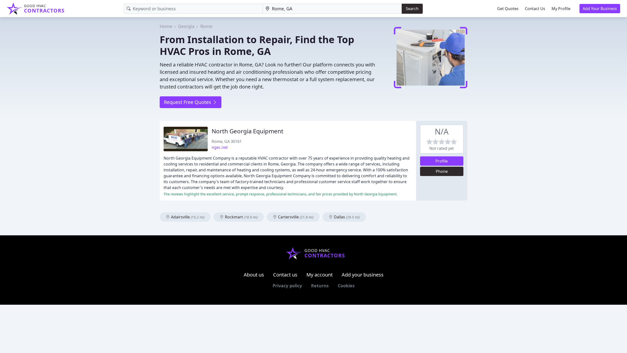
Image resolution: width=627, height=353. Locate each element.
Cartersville (295, 217)
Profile (441, 161)
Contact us (285, 274)
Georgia (186, 26)
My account (319, 274)
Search (412, 8)
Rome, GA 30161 (227, 141)
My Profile (561, 8)
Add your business (363, 274)
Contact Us (535, 8)
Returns (320, 286)
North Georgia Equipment (247, 131)
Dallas (346, 217)
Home (166, 26)
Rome (206, 26)
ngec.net (220, 147)
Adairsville (187, 217)
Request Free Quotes (188, 102)
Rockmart (241, 217)
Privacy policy (287, 286)
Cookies (346, 286)
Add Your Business (600, 8)
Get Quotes (507, 8)
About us (254, 274)
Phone (442, 171)
